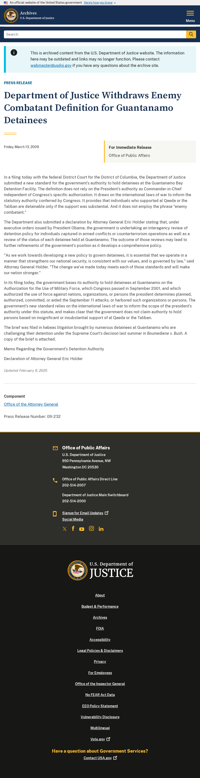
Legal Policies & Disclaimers (100, 651)
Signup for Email (82, 513)
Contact (98, 758)
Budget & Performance (100, 606)
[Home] (29, 22)
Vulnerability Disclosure (100, 717)
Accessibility (100, 640)
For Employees (100, 673)
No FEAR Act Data (100, 695)
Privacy (100, 662)
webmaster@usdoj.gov (50, 65)
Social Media (72, 519)
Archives (100, 617)
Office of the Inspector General (100, 684)
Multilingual (100, 728)
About (100, 595)
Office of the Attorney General (31, 404)
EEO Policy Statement (100, 706)
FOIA (100, 628)
